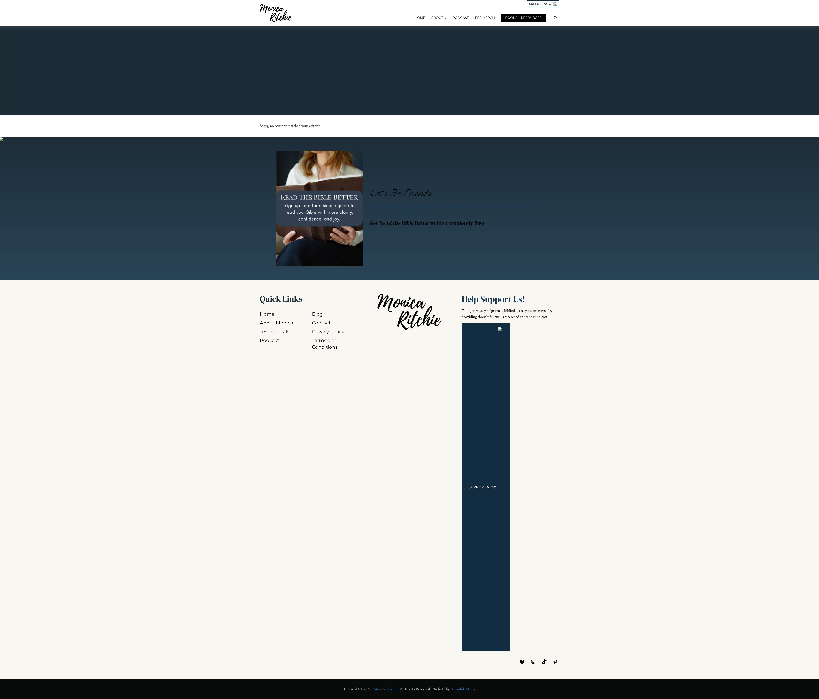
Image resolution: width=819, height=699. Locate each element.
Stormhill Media (462, 689)
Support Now (540, 4)
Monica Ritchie (385, 689)
